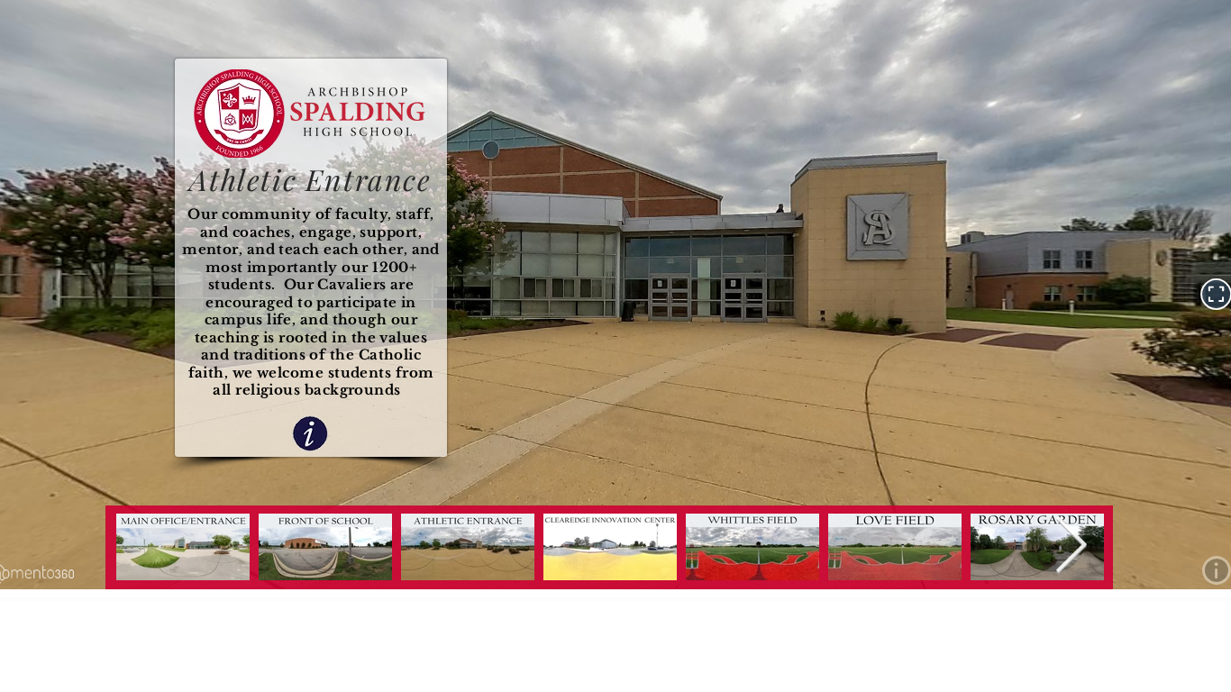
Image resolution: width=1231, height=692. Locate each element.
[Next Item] (1071, 547)
